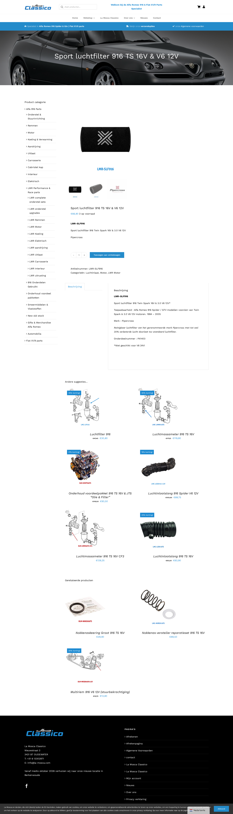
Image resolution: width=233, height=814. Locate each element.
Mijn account (133, 778)
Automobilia (34, 333)
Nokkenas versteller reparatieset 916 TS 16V (173, 633)
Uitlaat (31, 153)
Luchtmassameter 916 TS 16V (173, 434)
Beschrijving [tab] (75, 286)
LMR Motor (114, 272)
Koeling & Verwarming (40, 139)
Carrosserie (34, 160)
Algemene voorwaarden (192, 26)
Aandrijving (34, 146)
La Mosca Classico (136, 764)
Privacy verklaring (136, 799)
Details (87, 410)
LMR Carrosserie (38, 261)
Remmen (33, 125)
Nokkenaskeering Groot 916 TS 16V (100, 633)
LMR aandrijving (38, 247)
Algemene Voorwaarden (139, 750)
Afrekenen (132, 736)
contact (130, 757)
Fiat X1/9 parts (34, 340)
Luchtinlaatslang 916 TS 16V (173, 556)
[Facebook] (27, 786)
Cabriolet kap (35, 167)
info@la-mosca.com (39, 762)
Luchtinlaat (92, 272)
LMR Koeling (36, 233)
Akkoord (221, 809)
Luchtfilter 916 (100, 434)
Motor (103, 272)
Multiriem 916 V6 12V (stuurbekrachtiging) (100, 692)
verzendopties (148, 26)
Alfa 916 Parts (33, 109)
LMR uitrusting (37, 275)
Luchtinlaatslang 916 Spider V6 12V (173, 493)
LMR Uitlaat (36, 254)
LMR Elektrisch (38, 240)
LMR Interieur (37, 268)
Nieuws (130, 785)
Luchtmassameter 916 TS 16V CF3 (100, 556)
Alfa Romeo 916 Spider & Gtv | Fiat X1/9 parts (61, 26)
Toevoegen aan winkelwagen (107, 255)
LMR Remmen (37, 220)
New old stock (36, 315)
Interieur (32, 174)
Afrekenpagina (134, 743)
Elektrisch (33, 181)
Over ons (131, 792)
